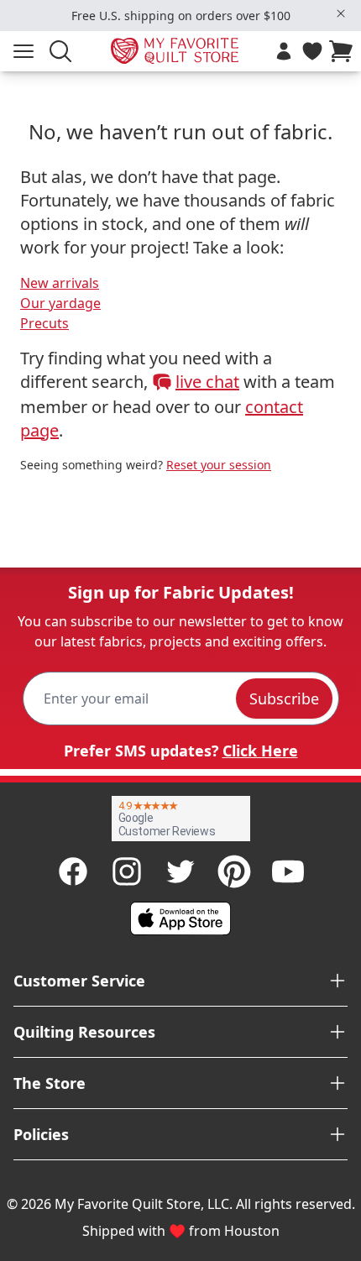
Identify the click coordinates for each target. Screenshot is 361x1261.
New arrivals (59, 283)
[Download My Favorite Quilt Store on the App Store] (180, 918)
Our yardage (60, 303)
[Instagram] (127, 871)
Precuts (44, 323)
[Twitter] (180, 871)
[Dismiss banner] (341, 13)
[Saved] (312, 51)
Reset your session (218, 465)
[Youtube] (288, 871)
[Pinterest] (234, 871)
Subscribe (284, 698)
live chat (207, 381)
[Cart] (344, 51)
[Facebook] (73, 871)
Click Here (260, 750)
